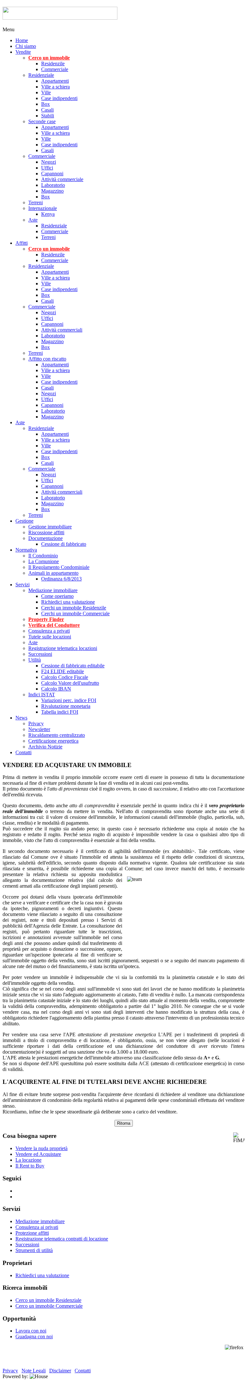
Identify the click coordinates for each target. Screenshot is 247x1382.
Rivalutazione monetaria (65, 706)
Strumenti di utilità (34, 1250)
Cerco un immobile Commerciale (49, 1306)
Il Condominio (43, 555)
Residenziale (41, 75)
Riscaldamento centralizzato (56, 735)
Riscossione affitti (46, 532)
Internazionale (42, 208)
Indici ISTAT (41, 694)
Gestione (24, 521)
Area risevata (231, 29)
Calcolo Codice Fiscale (64, 677)
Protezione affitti (32, 1233)
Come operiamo (57, 596)
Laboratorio (53, 185)
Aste (33, 220)
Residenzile (53, 63)
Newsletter (39, 729)
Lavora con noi (30, 1330)
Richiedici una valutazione (68, 602)
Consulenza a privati (49, 631)
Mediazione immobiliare (53, 590)
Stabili (47, 115)
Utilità (34, 660)
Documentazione (45, 538)
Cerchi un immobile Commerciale (75, 613)
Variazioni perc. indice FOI (68, 700)
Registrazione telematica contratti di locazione (61, 1238)
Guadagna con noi (34, 1336)
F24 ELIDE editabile (62, 671)
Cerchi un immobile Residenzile (73, 607)
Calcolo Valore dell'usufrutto (70, 683)
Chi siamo (25, 46)
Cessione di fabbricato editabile (73, 665)
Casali (47, 110)
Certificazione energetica (53, 741)
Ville (46, 92)
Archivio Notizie (45, 746)
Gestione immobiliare (50, 526)
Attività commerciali (61, 330)
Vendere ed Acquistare (38, 1154)
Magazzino (52, 191)
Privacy (36, 723)
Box (45, 104)
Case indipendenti (59, 98)
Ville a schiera (55, 86)
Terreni (35, 202)
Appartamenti (55, 81)
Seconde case (42, 121)
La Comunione (43, 561)
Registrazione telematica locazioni (62, 648)
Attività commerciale (62, 179)
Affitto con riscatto (47, 359)
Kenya (48, 214)
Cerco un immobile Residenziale (48, 1300)
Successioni (40, 654)
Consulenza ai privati (36, 1227)
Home (21, 40)
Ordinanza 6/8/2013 (61, 578)
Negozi (48, 162)
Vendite (23, 52)
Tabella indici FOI (59, 712)
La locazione (28, 1160)
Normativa (26, 550)
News (21, 717)
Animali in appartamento (53, 573)
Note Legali (34, 1370)
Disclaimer (60, 1370)
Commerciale (54, 69)
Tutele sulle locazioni (49, 636)
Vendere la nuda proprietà (41, 1148)
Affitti (21, 243)
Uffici (47, 167)
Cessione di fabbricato (63, 544)
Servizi (22, 584)
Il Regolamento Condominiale (58, 567)
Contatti (23, 752)
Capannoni (52, 173)
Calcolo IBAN (56, 688)
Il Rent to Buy (29, 1165)
